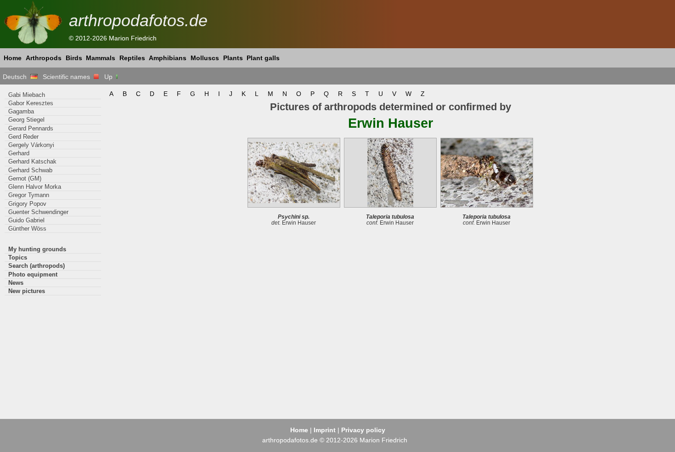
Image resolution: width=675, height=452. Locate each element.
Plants (233, 58)
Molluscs (205, 58)
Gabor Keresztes (30, 103)
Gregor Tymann (28, 195)
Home (13, 58)
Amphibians (167, 58)
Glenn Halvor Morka (34, 186)
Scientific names (68, 76)
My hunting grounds (37, 249)
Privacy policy (363, 430)
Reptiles (132, 58)
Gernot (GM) (24, 178)
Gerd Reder (23, 136)
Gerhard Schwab (30, 170)
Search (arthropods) (36, 265)
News (15, 282)
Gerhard (18, 153)
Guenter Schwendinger (38, 212)
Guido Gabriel (26, 220)
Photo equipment (32, 274)
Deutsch (16, 76)
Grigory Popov (27, 203)
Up (109, 76)
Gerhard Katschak (32, 161)
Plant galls (263, 58)
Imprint (325, 430)
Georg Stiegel (26, 119)
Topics (17, 257)
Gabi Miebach (26, 94)
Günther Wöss (27, 228)
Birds (74, 58)
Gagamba (21, 111)
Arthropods (44, 58)
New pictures (26, 291)
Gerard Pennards (30, 128)
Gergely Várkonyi (31, 144)
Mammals (100, 58)
